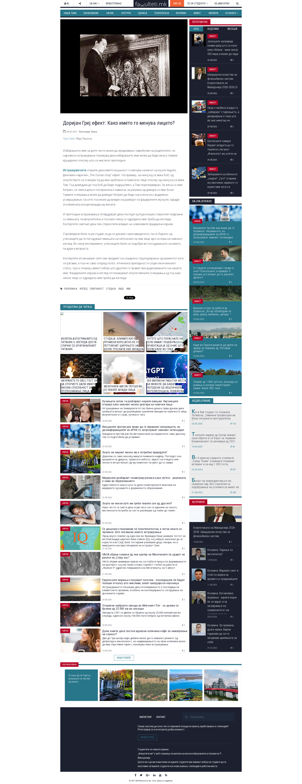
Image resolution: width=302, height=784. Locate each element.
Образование (91, 13)
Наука (110, 13)
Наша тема (70, 13)
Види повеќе (124, 657)
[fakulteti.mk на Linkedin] (154, 775)
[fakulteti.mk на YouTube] (160, 775)
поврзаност (97, 288)
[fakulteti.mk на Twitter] (141, 775)
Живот (197, 13)
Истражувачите (74, 170)
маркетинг (146, 717)
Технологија (161, 13)
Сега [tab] (196, 28)
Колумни (181, 13)
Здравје (142, 13)
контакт (161, 717)
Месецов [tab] (232, 28)
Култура (126, 13)
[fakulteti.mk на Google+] (148, 775)
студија (111, 288)
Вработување (114, 3)
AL (67, 3)
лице (121, 288)
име (128, 288)
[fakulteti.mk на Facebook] (135, 775)
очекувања (70, 288)
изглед (84, 288)
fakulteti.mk (80, 722)
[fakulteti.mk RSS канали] (166, 775)
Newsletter (147, 737)
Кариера (213, 13)
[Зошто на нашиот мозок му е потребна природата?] (116, 685)
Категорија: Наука (88, 131)
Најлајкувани (69, 664)
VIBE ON (177, 3)
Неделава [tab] (213, 28)
